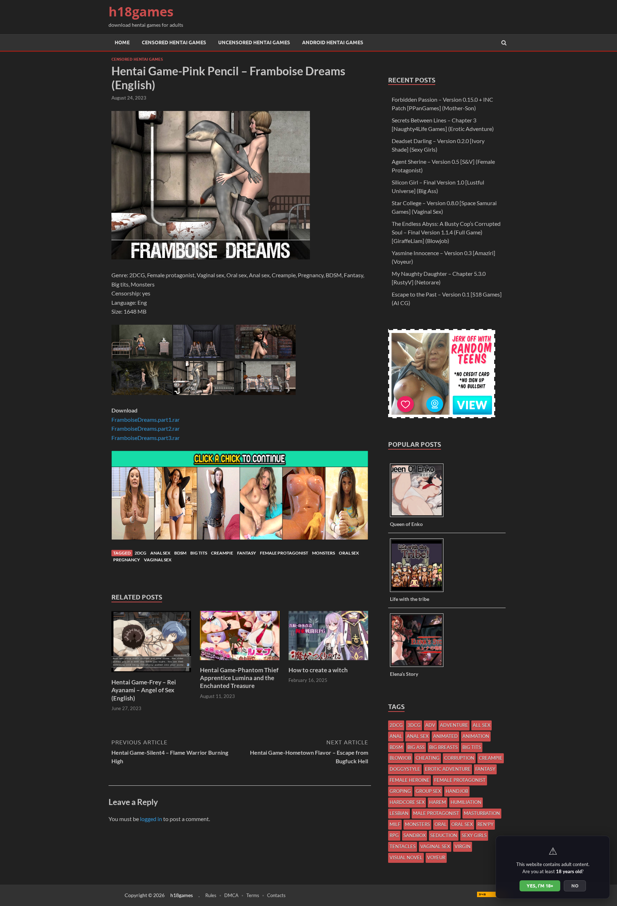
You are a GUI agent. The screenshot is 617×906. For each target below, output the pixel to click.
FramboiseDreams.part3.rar (145, 437)
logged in (151, 818)
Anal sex (160, 553)
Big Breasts (443, 747)
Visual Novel (406, 857)
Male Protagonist (436, 813)
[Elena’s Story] (419, 666)
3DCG (414, 725)
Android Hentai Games (332, 42)
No (574, 886)
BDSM (180, 553)
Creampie (222, 553)
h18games (141, 11)
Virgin (463, 846)
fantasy (246, 553)
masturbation (482, 813)
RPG (394, 835)
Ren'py (485, 824)
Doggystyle (405, 769)
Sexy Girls (474, 835)
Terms (252, 895)
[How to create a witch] (328, 661)
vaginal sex (157, 559)
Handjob (457, 791)
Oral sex (349, 553)
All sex (481, 725)
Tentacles (403, 846)
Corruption (459, 758)
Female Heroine (410, 780)
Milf (395, 824)
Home (122, 42)
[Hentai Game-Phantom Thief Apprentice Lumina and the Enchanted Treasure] (240, 661)
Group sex (428, 791)
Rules (210, 895)
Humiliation (466, 802)
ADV (430, 725)
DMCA (231, 895)
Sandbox (414, 835)
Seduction (443, 835)
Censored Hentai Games (174, 42)
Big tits (198, 553)
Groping (400, 791)
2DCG (140, 553)
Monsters (323, 553)
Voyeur (436, 857)
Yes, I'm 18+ (540, 886)
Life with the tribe (409, 599)
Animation (475, 736)
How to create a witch (318, 670)
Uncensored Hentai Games (254, 42)
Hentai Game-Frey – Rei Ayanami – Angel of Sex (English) (143, 690)
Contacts (276, 895)
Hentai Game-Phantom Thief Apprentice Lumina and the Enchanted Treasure (239, 677)
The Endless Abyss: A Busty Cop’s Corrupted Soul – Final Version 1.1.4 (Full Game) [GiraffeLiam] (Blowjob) (446, 232)
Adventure (454, 725)
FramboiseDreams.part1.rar (145, 419)
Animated (445, 736)
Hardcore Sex (407, 802)
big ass (416, 747)
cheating (428, 758)
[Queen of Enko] (419, 516)
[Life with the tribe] (419, 591)
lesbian (399, 813)
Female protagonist (284, 553)
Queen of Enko (406, 524)
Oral (441, 824)
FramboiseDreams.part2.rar (145, 428)
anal (396, 736)
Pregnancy (126, 559)
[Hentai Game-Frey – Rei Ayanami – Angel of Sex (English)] (151, 673)
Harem (437, 802)
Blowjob (400, 758)
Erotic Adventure (448, 769)
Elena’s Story (404, 674)
